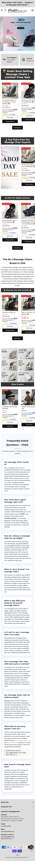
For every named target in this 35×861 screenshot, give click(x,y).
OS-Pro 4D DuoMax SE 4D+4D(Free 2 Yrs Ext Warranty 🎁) (9, 101)
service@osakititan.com (23, 740)
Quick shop (10, 117)
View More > (17, 127)
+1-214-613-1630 (6, 826)
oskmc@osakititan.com (7, 831)
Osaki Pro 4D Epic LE (8, 312)
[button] (6, 114)
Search (17, 855)
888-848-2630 (12, 742)
